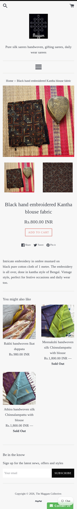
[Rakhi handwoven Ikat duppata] (19, 322)
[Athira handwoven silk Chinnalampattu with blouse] (19, 388)
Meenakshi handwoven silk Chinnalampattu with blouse (57, 347)
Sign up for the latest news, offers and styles (33, 463)
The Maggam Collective (48, 493)
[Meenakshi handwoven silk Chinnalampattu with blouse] (57, 321)
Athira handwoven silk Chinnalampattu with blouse (19, 414)
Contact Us (61, 505)
